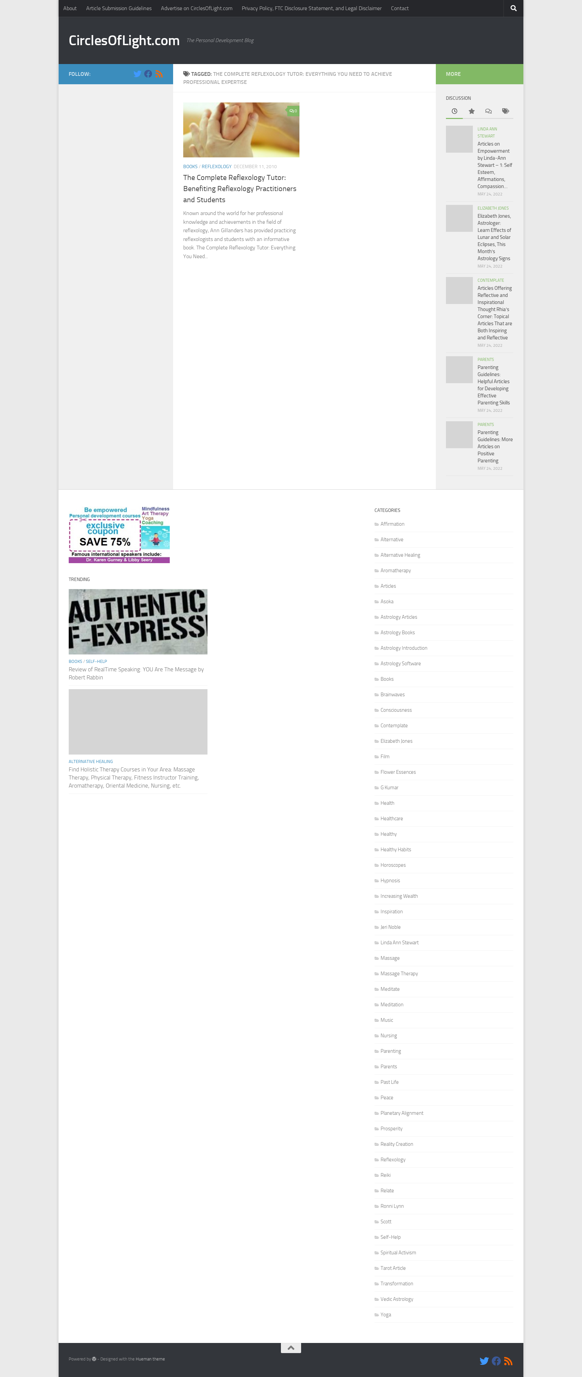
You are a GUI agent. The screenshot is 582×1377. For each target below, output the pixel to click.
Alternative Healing (91, 761)
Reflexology (217, 167)
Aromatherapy (396, 571)
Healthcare (392, 819)
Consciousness (396, 710)
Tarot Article (393, 1268)
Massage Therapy (399, 974)
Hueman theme (150, 1358)
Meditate (390, 989)
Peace (387, 1098)
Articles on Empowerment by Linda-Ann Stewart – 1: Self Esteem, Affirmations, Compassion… (495, 165)
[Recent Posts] (454, 111)
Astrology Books (398, 633)
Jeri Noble (391, 927)
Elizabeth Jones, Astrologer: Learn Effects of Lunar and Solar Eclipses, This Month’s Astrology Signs (494, 237)
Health (387, 803)
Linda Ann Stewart (400, 943)
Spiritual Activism (398, 1253)
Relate (387, 1191)
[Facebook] (148, 74)
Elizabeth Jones (493, 208)
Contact (400, 8)
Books (190, 167)
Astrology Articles (399, 617)
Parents (486, 359)
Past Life (390, 1082)
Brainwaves (393, 695)
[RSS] (159, 74)
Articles (388, 586)
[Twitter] (137, 74)
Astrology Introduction (404, 648)
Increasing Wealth (399, 896)
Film (385, 757)
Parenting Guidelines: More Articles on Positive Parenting (495, 446)
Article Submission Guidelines (119, 8)
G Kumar (389, 788)
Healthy (389, 834)
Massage (390, 958)
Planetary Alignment (402, 1113)
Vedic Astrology (397, 1299)
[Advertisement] (116, 195)
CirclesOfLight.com (124, 40)
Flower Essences (398, 772)
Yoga (386, 1315)
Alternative (392, 540)
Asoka (387, 602)
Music (387, 1020)
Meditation (392, 1005)
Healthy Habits (396, 850)
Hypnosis (390, 881)
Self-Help (96, 661)
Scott (386, 1222)
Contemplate (491, 280)
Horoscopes (393, 865)
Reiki (386, 1175)
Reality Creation (397, 1144)
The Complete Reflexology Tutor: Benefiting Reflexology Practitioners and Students (239, 188)
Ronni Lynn (392, 1206)
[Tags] (504, 111)
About (70, 8)
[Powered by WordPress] (94, 1359)
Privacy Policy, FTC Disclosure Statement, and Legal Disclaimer (312, 8)
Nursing (389, 1036)
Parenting (391, 1051)
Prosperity (391, 1129)
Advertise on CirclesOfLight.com (196, 8)
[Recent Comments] (488, 111)
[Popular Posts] (471, 111)
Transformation (397, 1284)
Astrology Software (401, 664)
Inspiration (392, 912)
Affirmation (393, 524)
